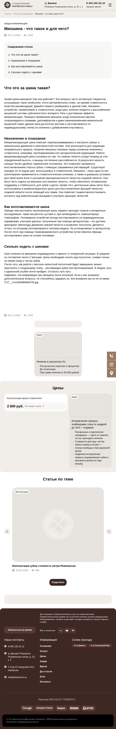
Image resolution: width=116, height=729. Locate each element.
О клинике (45, 646)
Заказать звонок (93, 7)
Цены (43, 656)
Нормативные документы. (65, 719)
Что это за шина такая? (25, 54)
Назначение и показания (25, 60)
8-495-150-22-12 (95, 3)
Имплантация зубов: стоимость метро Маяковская (44, 565)
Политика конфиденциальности (23, 722)
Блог (42, 676)
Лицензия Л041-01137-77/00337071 (56, 699)
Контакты (45, 681)
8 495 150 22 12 (16, 646)
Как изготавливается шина (26, 66)
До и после (46, 671)
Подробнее (58, 582)
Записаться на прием (20, 630)
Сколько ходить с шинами (26, 72)
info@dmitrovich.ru (17, 677)
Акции (43, 661)
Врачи (43, 666)
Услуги (44, 651)
